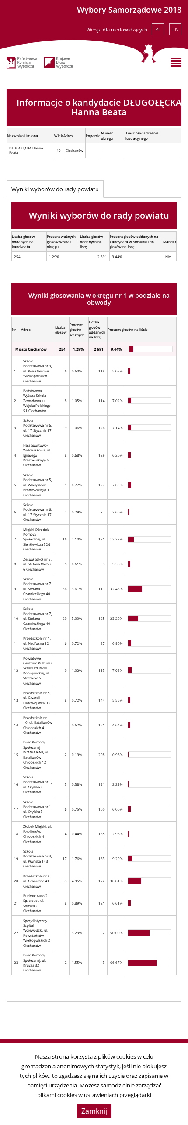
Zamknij (94, 1111)
